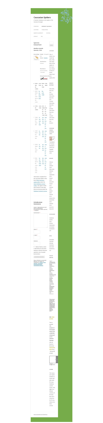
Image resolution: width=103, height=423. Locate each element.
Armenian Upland (40, 121)
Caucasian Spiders (42, 17)
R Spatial (48, 33)
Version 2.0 (51, 293)
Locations (36, 29)
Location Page (51, 279)
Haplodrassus (51, 275)
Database (51, 269)
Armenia (39, 132)
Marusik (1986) (43, 93)
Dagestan (51, 268)
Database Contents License (40, 191)
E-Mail (35, 235)
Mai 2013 (51, 208)
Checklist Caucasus (47, 26)
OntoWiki (51, 282)
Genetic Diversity (50, 273)
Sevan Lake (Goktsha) (40, 95)
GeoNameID (52, 274)
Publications (45, 29)
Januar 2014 (52, 198)
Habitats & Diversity (38, 33)
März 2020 (51, 169)
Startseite (36, 26)
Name (35, 229)
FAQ (42, 36)
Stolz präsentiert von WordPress (40, 414)
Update (50, 290)
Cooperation (51, 266)
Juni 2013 (51, 207)
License (50, 276)
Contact (36, 36)
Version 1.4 (51, 292)
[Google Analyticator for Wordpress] (52, 364)
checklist (52, 263)
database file (51, 271)
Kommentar (37, 212)
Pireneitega (51, 283)
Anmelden (51, 239)
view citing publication (46, 123)
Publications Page (51, 285)
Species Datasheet (51, 287)
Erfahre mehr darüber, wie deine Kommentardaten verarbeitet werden (40, 264)
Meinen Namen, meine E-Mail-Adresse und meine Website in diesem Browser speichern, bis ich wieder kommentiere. (40, 250)
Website (36, 241)
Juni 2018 (51, 181)
